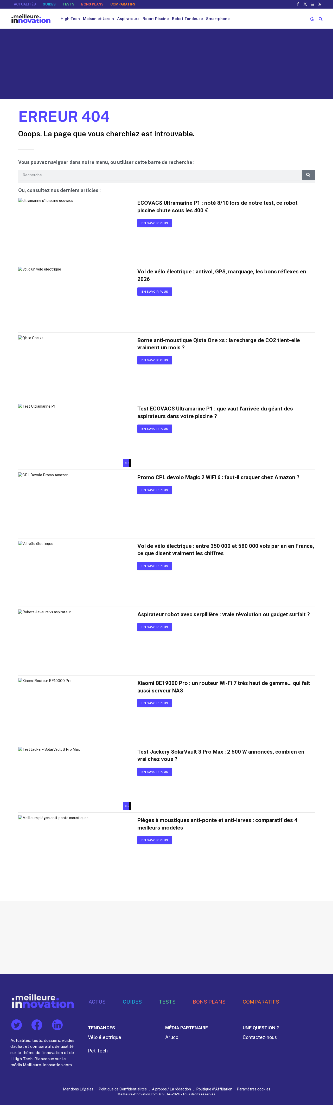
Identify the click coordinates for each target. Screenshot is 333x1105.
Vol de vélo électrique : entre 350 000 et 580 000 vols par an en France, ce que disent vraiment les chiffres (225, 550)
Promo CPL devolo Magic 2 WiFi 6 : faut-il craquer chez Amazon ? (218, 477)
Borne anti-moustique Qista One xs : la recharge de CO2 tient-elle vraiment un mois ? (218, 344)
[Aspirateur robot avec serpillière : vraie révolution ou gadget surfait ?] (74, 641)
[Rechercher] (320, 18)
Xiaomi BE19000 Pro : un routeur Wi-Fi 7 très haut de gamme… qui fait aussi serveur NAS (223, 687)
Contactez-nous (260, 1037)
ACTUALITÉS (25, 4)
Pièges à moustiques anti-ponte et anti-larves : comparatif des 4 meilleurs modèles (217, 824)
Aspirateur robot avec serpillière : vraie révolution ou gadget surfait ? (223, 614)
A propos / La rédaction (171, 1089)
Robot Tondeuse (187, 18)
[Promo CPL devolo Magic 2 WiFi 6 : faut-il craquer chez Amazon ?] (74, 504)
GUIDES (49, 4)
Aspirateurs (128, 18)
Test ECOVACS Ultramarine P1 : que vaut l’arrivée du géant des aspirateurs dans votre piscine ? (215, 412)
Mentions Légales (78, 1089)
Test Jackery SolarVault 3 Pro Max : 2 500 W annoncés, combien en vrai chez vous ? (220, 755)
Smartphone (218, 18)
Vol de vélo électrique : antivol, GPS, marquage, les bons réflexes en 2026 (221, 275)
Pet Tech (98, 1050)
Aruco (171, 1037)
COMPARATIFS (122, 4)
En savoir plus (155, 223)
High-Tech (70, 18)
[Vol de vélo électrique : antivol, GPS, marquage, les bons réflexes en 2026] (74, 298)
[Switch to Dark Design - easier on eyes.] (312, 19)
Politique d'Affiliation (214, 1089)
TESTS (68, 4)
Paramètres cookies (253, 1089)
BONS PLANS (92, 4)
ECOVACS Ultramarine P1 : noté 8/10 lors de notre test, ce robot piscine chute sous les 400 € (217, 207)
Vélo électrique (104, 1037)
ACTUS (97, 1002)
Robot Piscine (156, 18)
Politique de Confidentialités (123, 1089)
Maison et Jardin (98, 18)
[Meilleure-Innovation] (31, 19)
